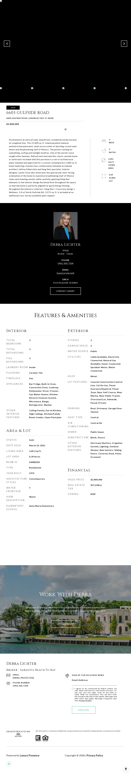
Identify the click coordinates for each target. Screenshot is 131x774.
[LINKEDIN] (9, 763)
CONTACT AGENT (65, 291)
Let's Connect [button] (65, 624)
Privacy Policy (85, 700)
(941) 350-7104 (65, 263)
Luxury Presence (29, 755)
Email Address (80, 680)
